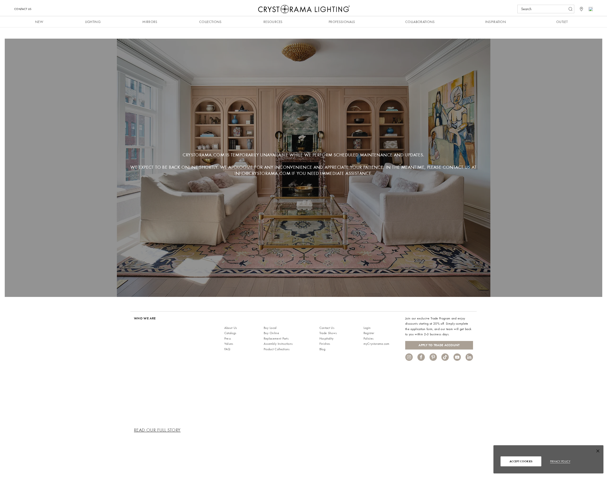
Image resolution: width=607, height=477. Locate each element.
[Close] (598, 452)
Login (367, 328)
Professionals (342, 22)
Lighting (93, 22)
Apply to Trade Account (439, 345)
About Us (230, 328)
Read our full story (157, 430)
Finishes (324, 344)
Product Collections (277, 349)
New (39, 22)
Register (368, 333)
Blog (322, 349)
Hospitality (326, 338)
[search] (543, 9)
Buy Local (270, 328)
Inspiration (495, 22)
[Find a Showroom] (581, 9)
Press (227, 338)
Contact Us (22, 9)
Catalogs (230, 333)
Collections (210, 22)
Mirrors (149, 22)
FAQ (227, 349)
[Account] (591, 9)
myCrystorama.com (376, 344)
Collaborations (420, 22)
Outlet (562, 22)
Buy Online (271, 333)
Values (228, 344)
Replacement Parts (276, 338)
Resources (273, 22)
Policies (368, 338)
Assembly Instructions (278, 344)
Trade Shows (328, 333)
